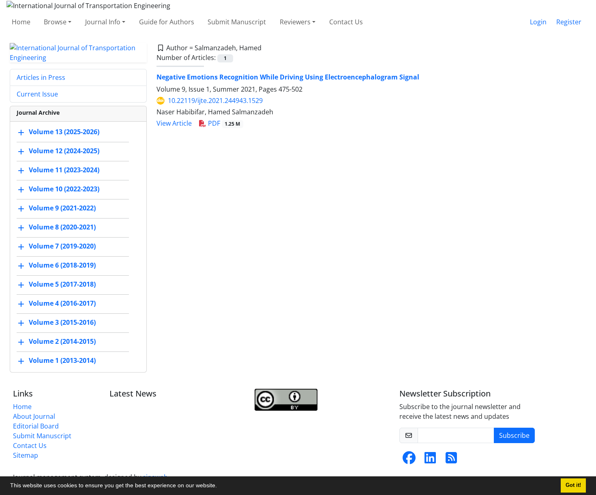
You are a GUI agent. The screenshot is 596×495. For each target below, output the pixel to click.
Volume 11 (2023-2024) (64, 169)
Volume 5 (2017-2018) (62, 284)
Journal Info (102, 21)
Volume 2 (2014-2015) (62, 341)
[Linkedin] (430, 460)
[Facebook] (409, 460)
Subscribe (514, 435)
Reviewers (295, 21)
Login (538, 21)
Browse (55, 21)
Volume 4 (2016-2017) (62, 303)
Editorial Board (36, 426)
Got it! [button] (573, 485)
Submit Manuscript (237, 21)
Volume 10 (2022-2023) (64, 188)
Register (568, 21)
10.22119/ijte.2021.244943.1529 (215, 100)
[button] (220, 486)
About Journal (34, 416)
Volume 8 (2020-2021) (62, 227)
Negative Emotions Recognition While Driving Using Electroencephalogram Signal (288, 77)
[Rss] (451, 460)
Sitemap (25, 455)
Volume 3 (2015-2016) (62, 322)
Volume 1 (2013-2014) (62, 360)
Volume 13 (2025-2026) (64, 131)
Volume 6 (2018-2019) (62, 265)
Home (21, 21)
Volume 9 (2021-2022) (62, 208)
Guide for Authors (166, 21)
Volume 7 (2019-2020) (62, 246)
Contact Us (346, 21)
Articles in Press (41, 77)
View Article (174, 123)
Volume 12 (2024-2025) (64, 150)
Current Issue (37, 94)
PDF (223, 123)
